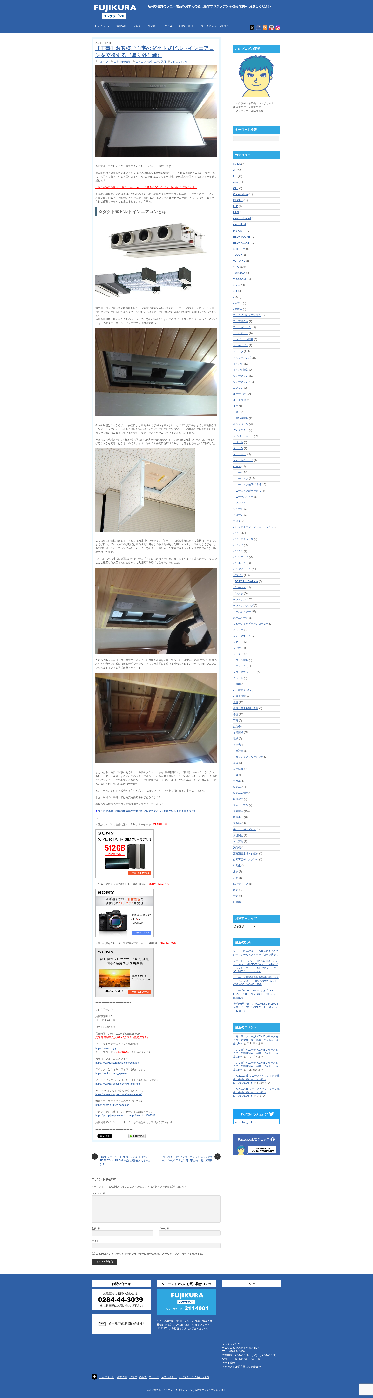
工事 (116, 61)
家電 (235, 762)
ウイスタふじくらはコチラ (216, 25)
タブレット (239, 502)
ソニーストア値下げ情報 (247, 484)
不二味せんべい (242, 690)
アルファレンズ (242, 357)
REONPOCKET (242, 242)
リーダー (238, 653)
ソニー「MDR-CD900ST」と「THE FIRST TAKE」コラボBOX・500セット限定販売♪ (255, 994)
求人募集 (238, 841)
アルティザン (240, 345)
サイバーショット (243, 436)
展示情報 (238, 768)
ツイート (238, 508)
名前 (96, 1228)
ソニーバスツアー (243, 496)
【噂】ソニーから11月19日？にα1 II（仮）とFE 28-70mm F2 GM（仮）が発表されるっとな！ (122, 1160)
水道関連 (238, 835)
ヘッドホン (239, 599)
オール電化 (239, 400)
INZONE (238, 200)
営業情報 (238, 732)
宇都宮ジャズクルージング (248, 756)
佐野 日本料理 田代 (245, 708)
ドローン (238, 514)
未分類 (237, 823)
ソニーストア (240, 478)
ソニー (237, 472)
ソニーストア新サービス (247, 490)
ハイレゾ (238, 545)
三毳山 (237, 684)
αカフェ (237, 303)
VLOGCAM (239, 279)
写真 (235, 720)
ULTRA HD (239, 260)
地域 (235, 738)
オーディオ (239, 393)
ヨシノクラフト (242, 635)
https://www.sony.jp (106, 1048)
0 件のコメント (179, 61)
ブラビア (238, 575)
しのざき (103, 61)
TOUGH (237, 254)
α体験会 (237, 309)
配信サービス (240, 883)
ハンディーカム (242, 569)
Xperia (236, 285)
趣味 (235, 871)
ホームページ (240, 617)
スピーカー (239, 454)
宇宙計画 (238, 750)
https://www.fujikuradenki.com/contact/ (117, 1062)
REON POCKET (242, 236)
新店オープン (240, 805)
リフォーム (239, 666)
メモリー (238, 629)
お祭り (237, 412)
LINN (236, 212)
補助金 (237, 865)
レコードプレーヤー (244, 672)
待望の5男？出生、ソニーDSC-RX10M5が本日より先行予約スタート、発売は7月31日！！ (255, 1007)
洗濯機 (237, 847)
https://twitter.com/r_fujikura (111, 1073)
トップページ (102, 25)
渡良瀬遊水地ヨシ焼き (245, 853)
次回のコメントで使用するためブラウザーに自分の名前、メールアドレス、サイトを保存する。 (150, 1253)
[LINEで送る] (137, 1135)
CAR (235, 188)
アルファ (238, 351)
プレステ (238, 593)
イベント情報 (240, 369)
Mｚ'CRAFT (240, 230)
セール (237, 466)
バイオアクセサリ (243, 539)
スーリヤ (238, 448)
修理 (150, 61)
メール (164, 1228)
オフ (235, 406)
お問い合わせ (186, 25)
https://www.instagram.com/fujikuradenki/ (118, 1094)
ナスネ (237, 520)
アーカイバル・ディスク (247, 315)
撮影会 (237, 787)
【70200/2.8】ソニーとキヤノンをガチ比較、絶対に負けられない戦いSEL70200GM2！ (256, 1079)
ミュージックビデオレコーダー (250, 623)
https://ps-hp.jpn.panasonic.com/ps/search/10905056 (125, 1115)
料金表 (151, 25)
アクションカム (242, 327)
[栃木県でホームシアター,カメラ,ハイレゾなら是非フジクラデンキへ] (115, 16)
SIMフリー (239, 248)
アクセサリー (240, 333)
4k (234, 170)
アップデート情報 (243, 339)
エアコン (141, 61)
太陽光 (237, 744)
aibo (235, 182)
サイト (95, 1241)
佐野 (235, 702)
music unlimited (242, 218)
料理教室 (238, 799)
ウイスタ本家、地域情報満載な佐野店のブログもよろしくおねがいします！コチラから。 (148, 811)
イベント (238, 363)
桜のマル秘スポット (244, 829)
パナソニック (240, 557)
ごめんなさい (240, 430)
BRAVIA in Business (246, 581)
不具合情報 (239, 696)
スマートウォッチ (243, 460)
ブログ (137, 25)
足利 (163, 61)
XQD (236, 291)
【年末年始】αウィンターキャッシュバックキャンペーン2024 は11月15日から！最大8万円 (189, 1158)
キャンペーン (240, 424)
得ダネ (237, 780)
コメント (98, 1193)
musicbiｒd (239, 224)
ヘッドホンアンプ (243, 605)
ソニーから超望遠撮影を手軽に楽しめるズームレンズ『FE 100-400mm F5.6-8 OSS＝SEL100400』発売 (256, 981)
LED (235, 206)
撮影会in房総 (240, 793)
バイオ (237, 533)
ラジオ (237, 647)
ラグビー (238, 641)
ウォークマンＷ (242, 381)
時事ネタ (238, 817)
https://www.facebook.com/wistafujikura (117, 1083)
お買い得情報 (240, 418)
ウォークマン (240, 375)
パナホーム (239, 563)
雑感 (235, 889)
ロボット (238, 678)
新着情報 (121, 25)
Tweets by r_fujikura (245, 1122)
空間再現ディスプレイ (245, 859)
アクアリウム (240, 321)
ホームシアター (242, 611)
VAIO (236, 266)
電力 (235, 895)
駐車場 (237, 901)
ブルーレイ (239, 587)
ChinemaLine (240, 194)
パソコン (238, 551)
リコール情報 (240, 660)
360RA (237, 164)
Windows (240, 273)
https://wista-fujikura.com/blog (112, 1104)
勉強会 (237, 726)
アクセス (167, 25)
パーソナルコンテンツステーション (253, 526)
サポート (238, 442)
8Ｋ (235, 176)
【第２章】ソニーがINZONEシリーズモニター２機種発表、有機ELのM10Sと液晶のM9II (255, 1040)
